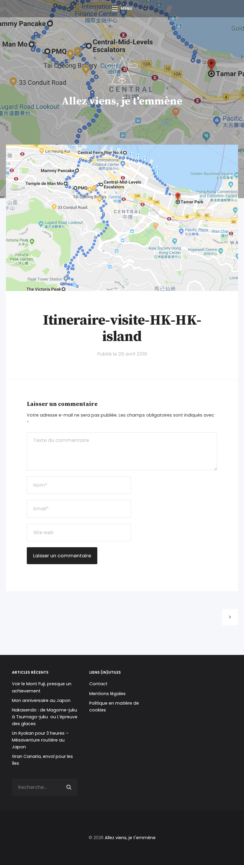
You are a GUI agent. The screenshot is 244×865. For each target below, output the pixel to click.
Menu (126, 8)
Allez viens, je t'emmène (122, 101)
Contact (98, 684)
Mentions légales (107, 694)
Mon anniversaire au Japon (42, 700)
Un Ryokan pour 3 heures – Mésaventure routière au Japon (40, 740)
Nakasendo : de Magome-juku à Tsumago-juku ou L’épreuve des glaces (44, 717)
